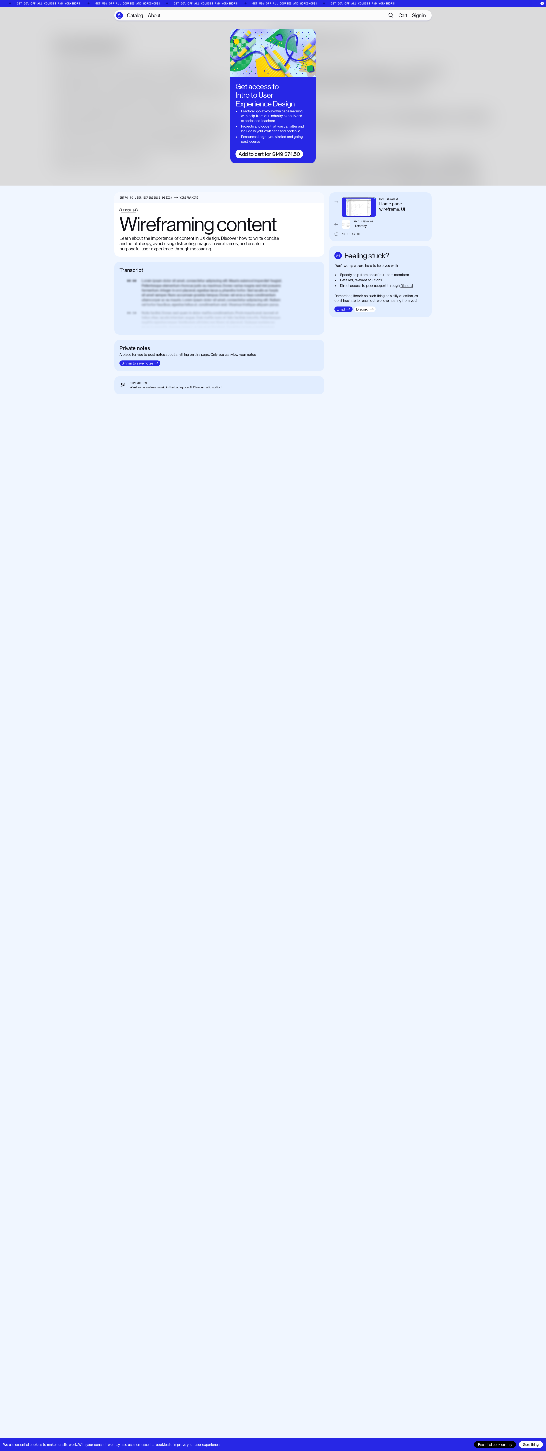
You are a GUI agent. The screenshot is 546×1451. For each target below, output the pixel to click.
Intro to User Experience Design (145, 197)
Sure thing (531, 1444)
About (154, 15)
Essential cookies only (495, 1444)
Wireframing (189, 197)
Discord (407, 285)
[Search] (391, 15)
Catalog (135, 15)
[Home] (119, 15)
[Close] (542, 3)
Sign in (419, 15)
